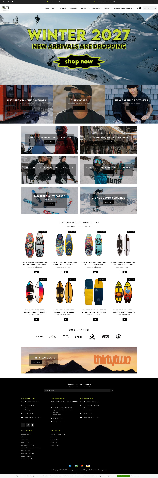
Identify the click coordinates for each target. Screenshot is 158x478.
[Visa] (88, 465)
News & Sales (26, 456)
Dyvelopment (102, 470)
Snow (53, 8)
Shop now (108, 202)
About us (24, 437)
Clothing (107, 8)
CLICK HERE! (108, 142)
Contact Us (25, 442)
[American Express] (70, 465)
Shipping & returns (27, 445)
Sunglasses (73, 8)
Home (47, 8)
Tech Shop (25, 439)
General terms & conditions (31, 448)
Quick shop (35, 262)
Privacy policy (26, 450)
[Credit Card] (76, 465)
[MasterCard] (82, 465)
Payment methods (27, 453)
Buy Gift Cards (26, 434)
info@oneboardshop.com (32, 417)
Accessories (96, 8)
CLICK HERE (26, 108)
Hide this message (123, 476)
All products (55, 445)
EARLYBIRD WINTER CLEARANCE (123, 8)
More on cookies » (136, 476)
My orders (54, 437)
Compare (54, 442)
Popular (87, 226)
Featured (71, 226)
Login (153, 1)
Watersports (84, 8)
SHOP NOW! (131, 108)
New (79, 226)
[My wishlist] (12, 1)
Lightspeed (86, 470)
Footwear (62, 8)
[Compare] (8, 1)
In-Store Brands (27, 459)
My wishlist (55, 439)
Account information (58, 434)
